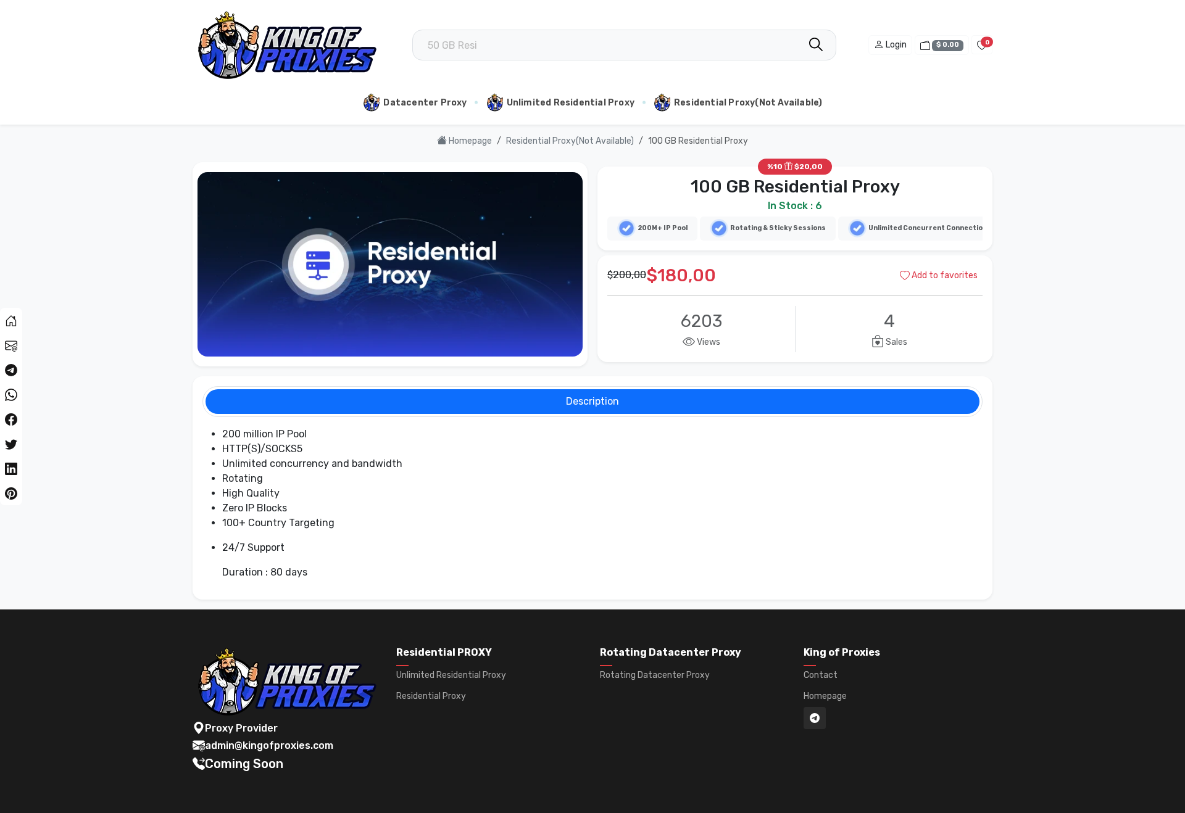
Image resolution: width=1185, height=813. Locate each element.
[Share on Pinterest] (11, 493)
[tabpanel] (592, 503)
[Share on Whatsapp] (11, 394)
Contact (821, 675)
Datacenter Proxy (425, 102)
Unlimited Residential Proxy (570, 102)
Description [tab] (592, 401)
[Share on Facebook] (11, 418)
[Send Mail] (11, 344)
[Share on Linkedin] (11, 468)
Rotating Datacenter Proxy (655, 675)
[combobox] (624, 45)
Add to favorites (944, 275)
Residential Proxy (431, 696)
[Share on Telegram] (11, 369)
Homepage (469, 141)
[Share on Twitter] (11, 443)
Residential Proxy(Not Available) (748, 102)
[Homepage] (11, 320)
